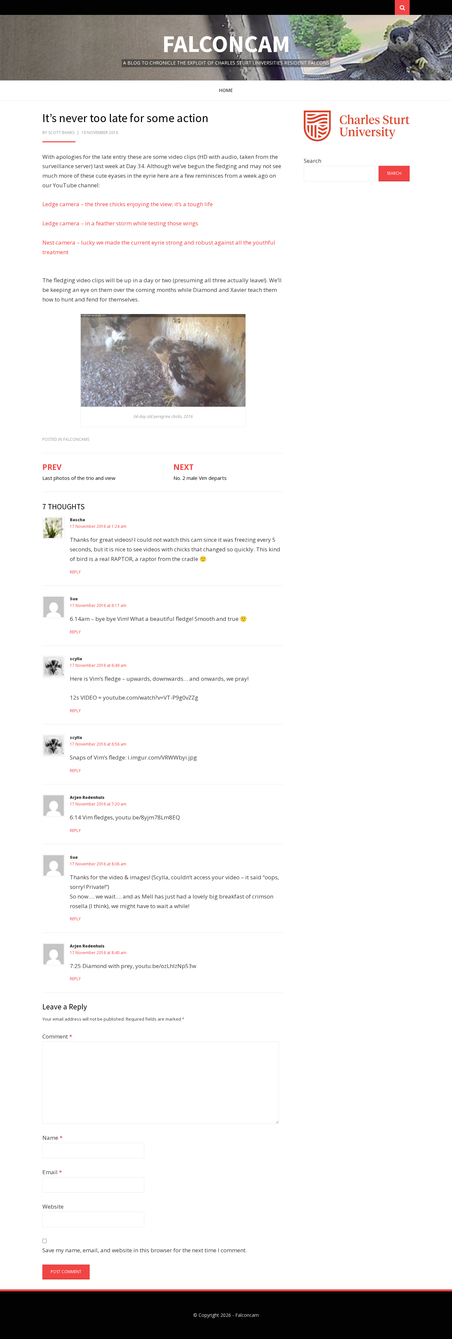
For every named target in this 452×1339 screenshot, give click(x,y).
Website (53, 1206)
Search (312, 160)
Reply (75, 572)
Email (52, 1172)
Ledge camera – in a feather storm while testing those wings (120, 223)
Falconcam (226, 43)
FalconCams (76, 439)
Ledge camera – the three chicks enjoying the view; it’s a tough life (127, 204)
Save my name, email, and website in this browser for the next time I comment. (144, 1250)
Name (52, 1137)
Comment (57, 1036)
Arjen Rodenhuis (87, 797)
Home (226, 90)
